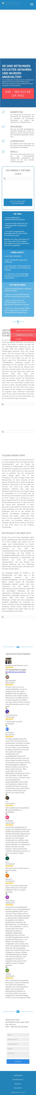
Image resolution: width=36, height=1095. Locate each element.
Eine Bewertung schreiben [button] (15, 672)
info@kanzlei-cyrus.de (24, 335)
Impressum (18, 1075)
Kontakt (18, 1084)
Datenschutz (18, 1079)
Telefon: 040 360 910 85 (25, 331)
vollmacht (18, 1088)
